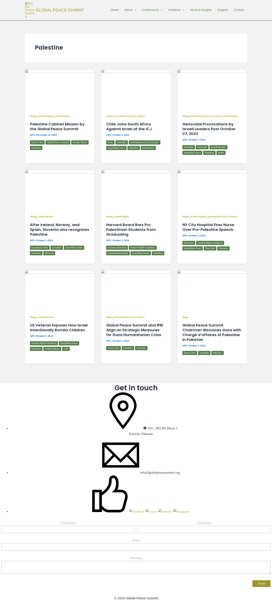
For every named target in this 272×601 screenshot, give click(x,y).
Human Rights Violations (142, 247)
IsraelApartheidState (118, 253)
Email (136, 540)
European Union (39, 247)
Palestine (36, 148)
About (128, 9)
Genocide (202, 147)
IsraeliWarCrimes (116, 148)
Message (136, 558)
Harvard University (117, 247)
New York (210, 248)
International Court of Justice (129, 116)
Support (223, 9)
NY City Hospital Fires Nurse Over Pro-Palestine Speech (208, 227)
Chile (110, 142)
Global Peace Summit (60, 10)
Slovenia (49, 253)
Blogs (33, 116)
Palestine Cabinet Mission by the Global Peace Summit (57, 127)
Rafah (221, 152)
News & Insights (201, 9)
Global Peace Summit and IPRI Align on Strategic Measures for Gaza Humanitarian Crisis (134, 330)
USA (66, 349)
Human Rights (45, 116)
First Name (68, 523)
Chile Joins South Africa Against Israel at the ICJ (129, 127)
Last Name (204, 523)
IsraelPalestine (218, 147)
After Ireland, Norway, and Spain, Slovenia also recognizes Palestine (59, 229)
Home (115, 9)
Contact (239, 9)
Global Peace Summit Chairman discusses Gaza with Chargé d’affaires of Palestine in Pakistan (211, 332)
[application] (134, 10)
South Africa (148, 148)
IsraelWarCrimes (192, 152)
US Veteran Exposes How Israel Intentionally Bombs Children (59, 328)
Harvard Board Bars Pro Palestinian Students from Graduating (131, 229)
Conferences (150, 9)
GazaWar (121, 142)
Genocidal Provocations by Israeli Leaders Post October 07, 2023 (209, 129)
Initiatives (174, 9)
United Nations (62, 116)
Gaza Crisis (37, 142)
